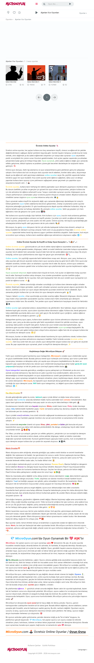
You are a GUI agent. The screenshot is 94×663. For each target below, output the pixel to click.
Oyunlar (82, 13)
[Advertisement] (47, 41)
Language (82, 650)
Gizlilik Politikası (48, 645)
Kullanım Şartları (34, 645)
